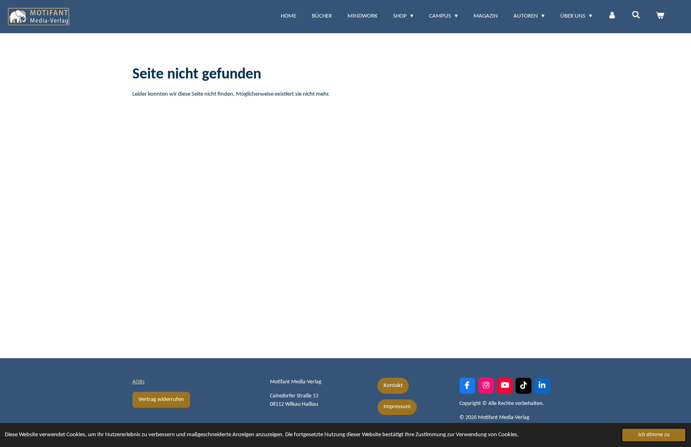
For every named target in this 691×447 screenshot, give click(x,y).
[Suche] (636, 16)
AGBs (138, 382)
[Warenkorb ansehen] (660, 16)
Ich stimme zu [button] (653, 434)
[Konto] (612, 16)
